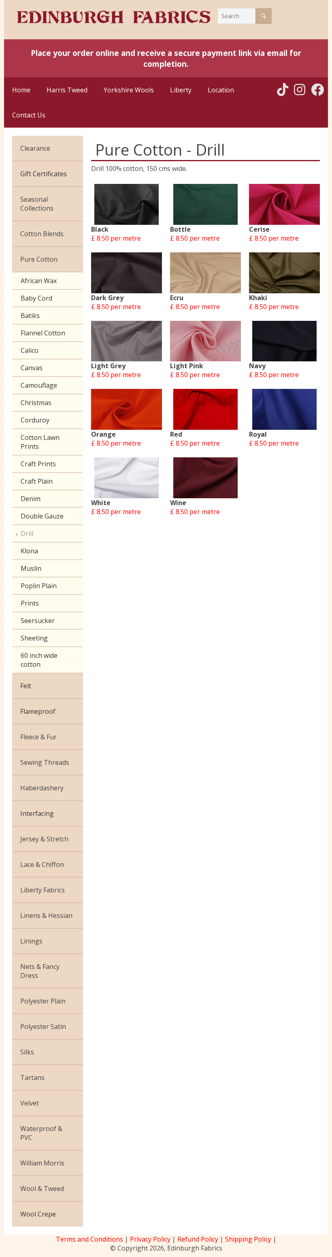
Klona (29, 550)
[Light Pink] (205, 341)
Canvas (32, 367)
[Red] (205, 409)
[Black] (126, 204)
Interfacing (37, 813)
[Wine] (205, 477)
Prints (30, 603)
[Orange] (126, 409)
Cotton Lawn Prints (40, 442)
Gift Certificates (43, 173)
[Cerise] (284, 204)
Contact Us (28, 115)
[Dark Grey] (126, 272)
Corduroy (35, 420)
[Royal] (284, 409)
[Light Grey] (126, 341)
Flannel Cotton (43, 333)
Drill (27, 533)
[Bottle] (205, 204)
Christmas (36, 402)
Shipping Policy (248, 1239)
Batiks (30, 315)
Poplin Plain (39, 585)
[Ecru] (205, 272)
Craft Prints (38, 463)
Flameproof (37, 711)
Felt (25, 685)
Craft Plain (37, 481)
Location (221, 89)
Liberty (181, 89)
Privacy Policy (150, 1239)
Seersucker (38, 620)
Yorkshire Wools (129, 89)
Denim (30, 498)
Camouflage (39, 385)
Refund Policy (197, 1239)
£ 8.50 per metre (116, 238)
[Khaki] (284, 272)
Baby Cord (36, 298)
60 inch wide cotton (39, 660)
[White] (126, 477)
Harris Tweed (67, 89)
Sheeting (34, 638)
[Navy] (284, 341)
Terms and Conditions (89, 1239)
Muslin (31, 568)
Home (21, 89)
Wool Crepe (38, 1214)
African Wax (39, 280)
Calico (29, 350)
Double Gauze (42, 516)
